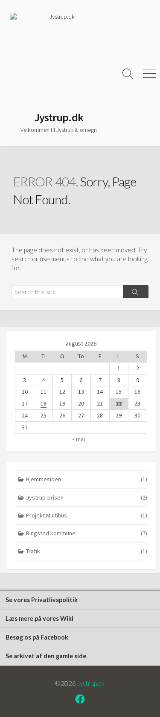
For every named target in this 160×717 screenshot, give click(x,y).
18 (44, 403)
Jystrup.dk (91, 683)
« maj (78, 439)
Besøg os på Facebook (37, 637)
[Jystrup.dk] (59, 62)
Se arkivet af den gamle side (46, 656)
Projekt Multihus (86, 515)
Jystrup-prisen (86, 497)
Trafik (86, 551)
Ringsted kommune (86, 533)
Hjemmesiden (86, 479)
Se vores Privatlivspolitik (42, 599)
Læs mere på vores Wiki (39, 618)
